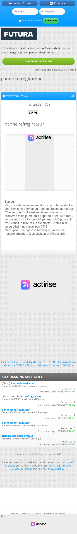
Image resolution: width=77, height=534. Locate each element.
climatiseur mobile (60, 465)
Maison (24, 462)
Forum (13, 48)
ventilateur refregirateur (26, 396)
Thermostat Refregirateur (17, 435)
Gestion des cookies (54, 513)
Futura (14, 513)
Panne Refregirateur (23, 383)
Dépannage (9, 52)
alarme (59, 468)
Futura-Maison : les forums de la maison (45, 48)
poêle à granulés (43, 468)
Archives (26, 513)
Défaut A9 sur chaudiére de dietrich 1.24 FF (29, 362)
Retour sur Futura (19, 3)
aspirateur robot (22, 468)
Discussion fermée (38, 61)
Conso (37, 513)
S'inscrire (57, 3)
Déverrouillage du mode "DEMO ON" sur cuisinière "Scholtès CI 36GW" (40, 364)
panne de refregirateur (16, 409)
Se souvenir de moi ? (31, 20)
